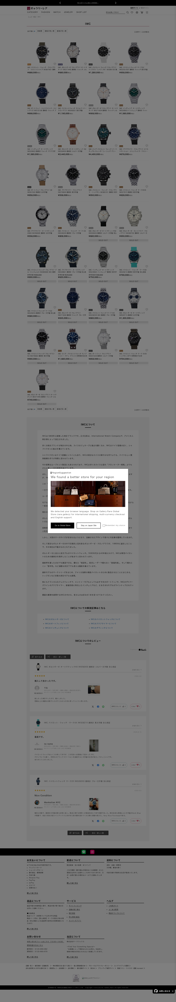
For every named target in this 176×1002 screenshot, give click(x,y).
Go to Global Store (62, 525)
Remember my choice (115, 525)
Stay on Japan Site (88, 525)
